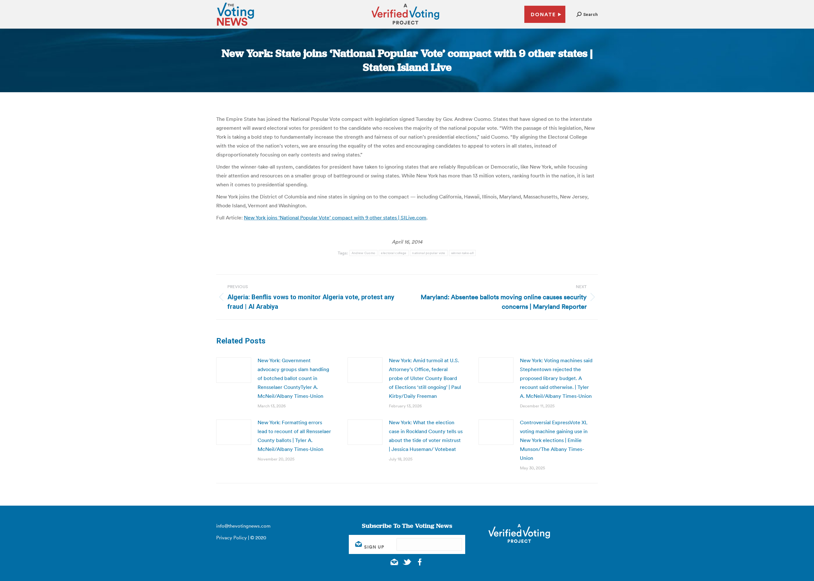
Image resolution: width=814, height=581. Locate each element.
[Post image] (233, 370)
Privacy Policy (231, 538)
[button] (587, 14)
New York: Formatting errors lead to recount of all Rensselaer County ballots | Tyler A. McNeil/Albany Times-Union (294, 435)
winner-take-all (462, 253)
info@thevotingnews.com (243, 526)
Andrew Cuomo (364, 253)
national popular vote (428, 253)
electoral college (393, 253)
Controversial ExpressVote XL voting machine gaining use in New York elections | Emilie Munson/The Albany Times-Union (554, 440)
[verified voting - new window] (405, 25)
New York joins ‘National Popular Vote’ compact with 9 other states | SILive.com (335, 217)
